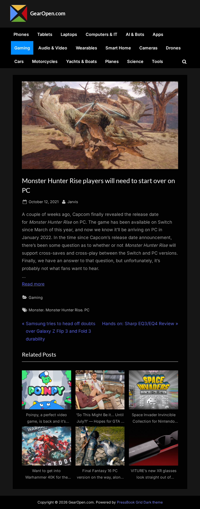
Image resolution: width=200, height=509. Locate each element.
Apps (158, 34)
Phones (21, 34)
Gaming (22, 47)
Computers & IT (101, 34)
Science (135, 61)
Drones (173, 47)
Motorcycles (45, 61)
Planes (112, 61)
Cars (19, 61)
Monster (36, 310)
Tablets (44, 34)
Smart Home (118, 47)
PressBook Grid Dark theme (140, 502)
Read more (33, 284)
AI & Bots (135, 34)
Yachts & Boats (81, 61)
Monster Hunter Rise (64, 310)
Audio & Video (52, 47)
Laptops (69, 34)
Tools (157, 61)
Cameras (148, 47)
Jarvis (72, 201)
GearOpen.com (47, 13)
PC (87, 310)
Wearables (86, 47)
